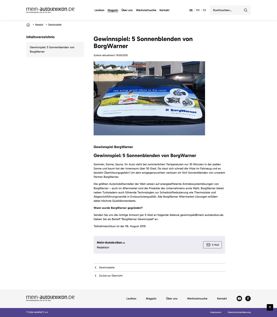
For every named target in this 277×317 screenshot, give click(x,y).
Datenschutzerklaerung (239, 312)
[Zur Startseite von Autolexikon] (50, 10)
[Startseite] (28, 25)
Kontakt (164, 10)
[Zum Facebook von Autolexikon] (248, 299)
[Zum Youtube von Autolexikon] (239, 299)
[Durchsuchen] (246, 10)
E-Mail (215, 244)
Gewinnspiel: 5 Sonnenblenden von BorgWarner (52, 49)
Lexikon (99, 10)
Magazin (113, 10)
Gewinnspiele (55, 24)
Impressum (215, 312)
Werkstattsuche (146, 10)
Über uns (127, 10)
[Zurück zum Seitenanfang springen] (270, 307)
